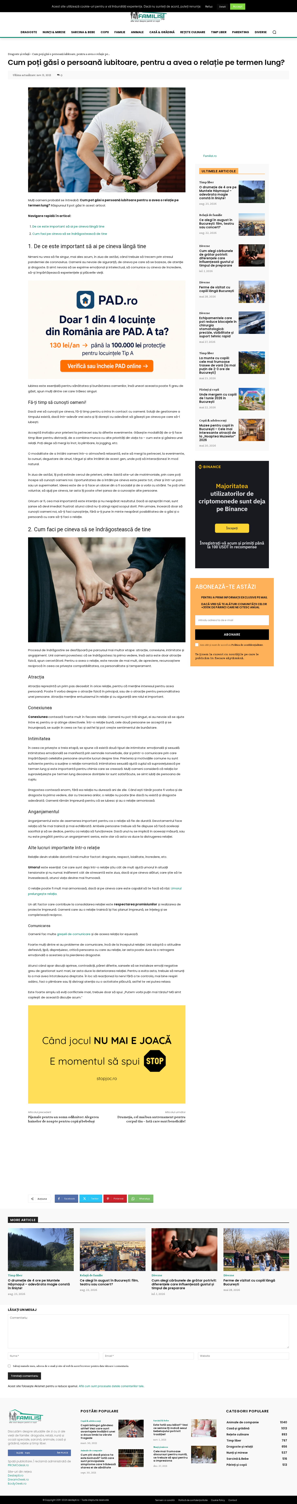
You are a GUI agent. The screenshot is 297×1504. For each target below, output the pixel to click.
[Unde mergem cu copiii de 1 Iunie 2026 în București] (252, 399)
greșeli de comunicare (74, 934)
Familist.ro (210, 156)
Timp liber (206, 182)
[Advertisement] (106, 1158)
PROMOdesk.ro (18, 1465)
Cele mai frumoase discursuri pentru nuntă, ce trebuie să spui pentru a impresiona (170, 1456)
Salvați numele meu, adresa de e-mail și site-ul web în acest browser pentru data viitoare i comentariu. (71, 1365)
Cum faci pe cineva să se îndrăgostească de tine (69, 234)
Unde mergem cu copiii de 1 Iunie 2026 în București (218, 398)
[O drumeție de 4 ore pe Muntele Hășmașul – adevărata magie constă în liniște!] (252, 192)
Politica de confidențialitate (247, 644)
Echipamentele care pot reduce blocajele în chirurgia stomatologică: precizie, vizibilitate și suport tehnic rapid (218, 327)
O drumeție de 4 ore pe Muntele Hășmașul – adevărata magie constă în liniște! (218, 192)
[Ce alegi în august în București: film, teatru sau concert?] (252, 224)
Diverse (204, 246)
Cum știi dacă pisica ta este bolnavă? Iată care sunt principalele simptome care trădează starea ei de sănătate (98, 1461)
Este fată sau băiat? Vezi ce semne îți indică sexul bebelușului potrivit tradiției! (170, 1429)
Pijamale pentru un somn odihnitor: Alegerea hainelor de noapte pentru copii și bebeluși (63, 1119)
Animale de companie (91, 1450)
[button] (274, 32)
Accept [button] (237, 6)
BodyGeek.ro (17, 1484)
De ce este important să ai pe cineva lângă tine (68, 226)
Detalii (222, 6)
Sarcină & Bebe (161, 1420)
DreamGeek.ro (18, 1480)
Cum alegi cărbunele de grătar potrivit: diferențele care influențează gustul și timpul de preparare (216, 258)
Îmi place (62, 1452)
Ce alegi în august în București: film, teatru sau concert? (216, 223)
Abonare (232, 634)
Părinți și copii (209, 389)
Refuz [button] (209, 6)
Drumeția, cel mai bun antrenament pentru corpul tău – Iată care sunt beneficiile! (151, 1119)
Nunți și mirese (160, 1447)
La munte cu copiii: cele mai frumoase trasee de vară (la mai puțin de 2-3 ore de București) (217, 365)
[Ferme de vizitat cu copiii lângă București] (252, 292)
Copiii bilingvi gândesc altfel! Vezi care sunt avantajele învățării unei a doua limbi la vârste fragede (98, 1431)
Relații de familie (210, 215)
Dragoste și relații (18, 54)
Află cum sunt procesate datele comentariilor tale (111, 1386)
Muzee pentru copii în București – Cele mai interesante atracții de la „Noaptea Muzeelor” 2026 (217, 432)
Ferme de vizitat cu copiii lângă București (216, 289)
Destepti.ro (15, 1475)
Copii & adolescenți (212, 420)
